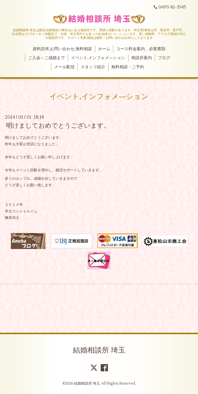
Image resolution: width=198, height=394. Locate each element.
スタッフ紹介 (93, 67)
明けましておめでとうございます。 (58, 126)
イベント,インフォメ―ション (98, 58)
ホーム (104, 49)
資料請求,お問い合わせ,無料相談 (62, 49)
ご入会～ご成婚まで (46, 58)
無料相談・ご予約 (127, 67)
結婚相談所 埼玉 (99, 350)
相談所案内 (141, 58)
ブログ (164, 58)
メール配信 (64, 67)
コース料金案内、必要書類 (140, 49)
